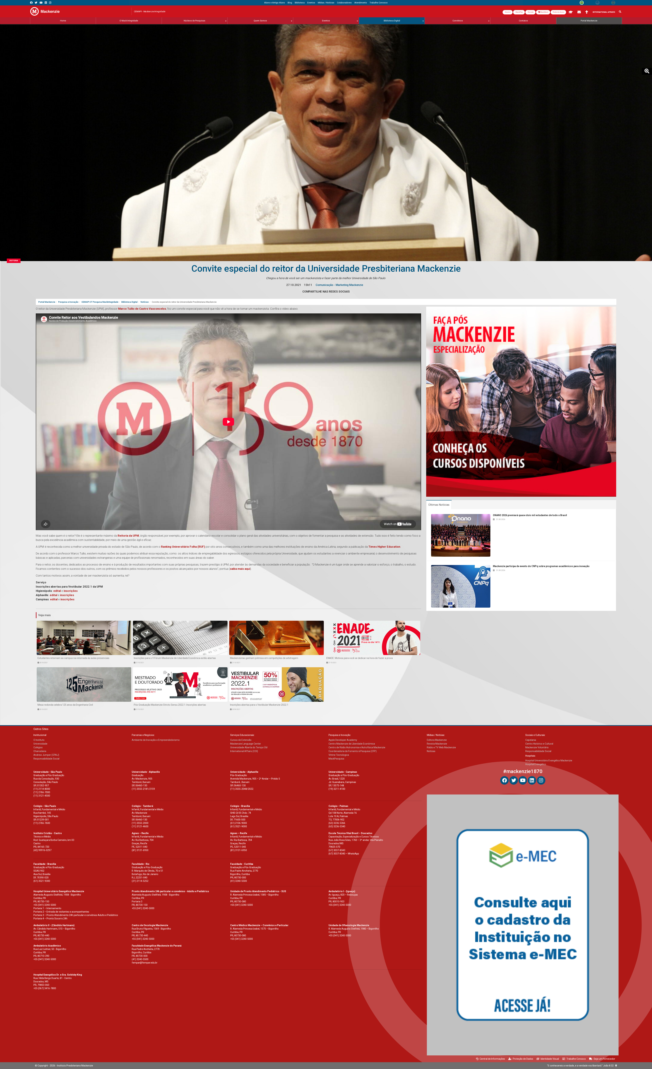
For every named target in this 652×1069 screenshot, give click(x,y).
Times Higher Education (384, 546)
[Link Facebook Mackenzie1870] (31, 2)
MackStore (544, 12)
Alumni (508, 12)
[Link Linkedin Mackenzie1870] (46, 2)
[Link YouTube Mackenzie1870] (41, 2)
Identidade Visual (550, 1058)
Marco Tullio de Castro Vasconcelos (142, 308)
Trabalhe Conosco (576, 1058)
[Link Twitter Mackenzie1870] (36, 2)
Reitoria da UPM (128, 535)
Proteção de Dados (523, 1058)
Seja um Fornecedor (604, 1058)
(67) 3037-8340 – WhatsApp (344, 853)
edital (57, 591)
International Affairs (604, 12)
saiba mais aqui (240, 568)
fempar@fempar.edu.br (144, 962)
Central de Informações (492, 1058)
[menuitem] (274, 2)
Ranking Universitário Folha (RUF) (183, 546)
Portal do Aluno (558, 12)
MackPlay (519, 12)
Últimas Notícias (438, 504)
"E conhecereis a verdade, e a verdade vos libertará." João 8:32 (581, 1065)
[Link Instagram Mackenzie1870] (50, 2)
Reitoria (13, 261)
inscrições (71, 591)
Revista (530, 12)
